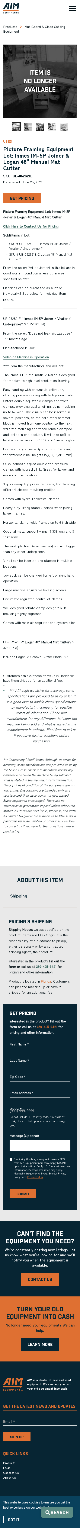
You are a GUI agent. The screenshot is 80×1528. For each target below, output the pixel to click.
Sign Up (17, 1437)
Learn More (40, 1344)
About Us (9, 1477)
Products (10, 26)
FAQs (6, 1468)
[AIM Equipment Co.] (9, 8)
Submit (22, 1194)
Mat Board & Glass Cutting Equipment (34, 29)
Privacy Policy (35, 1177)
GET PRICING (22, 198)
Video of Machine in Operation (26, 356)
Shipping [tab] (18, 896)
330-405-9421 (46, 966)
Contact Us (40, 1279)
